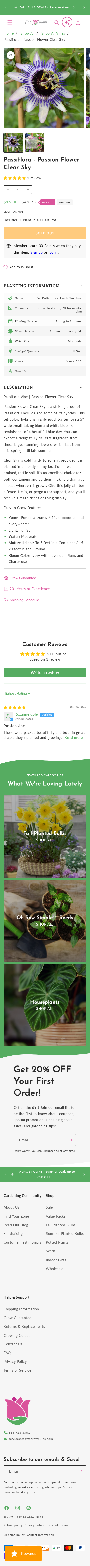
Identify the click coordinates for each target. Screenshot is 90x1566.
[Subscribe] (70, 1140)
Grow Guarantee (23, 578)
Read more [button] (74, 737)
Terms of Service (18, 1370)
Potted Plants (57, 1242)
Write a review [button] (45, 672)
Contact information (40, 1534)
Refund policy (13, 1525)
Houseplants (45, 1002)
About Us (12, 1207)
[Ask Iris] (67, 22)
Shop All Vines (53, 33)
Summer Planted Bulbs (65, 1233)
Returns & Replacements (24, 1326)
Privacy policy (34, 1525)
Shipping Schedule (24, 600)
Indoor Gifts (56, 1260)
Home (9, 33)
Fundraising (13, 1233)
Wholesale (54, 1269)
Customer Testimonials (23, 1242)
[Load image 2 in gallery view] (35, 143)
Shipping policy (14, 1534)
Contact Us (13, 1344)
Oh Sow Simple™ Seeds (45, 917)
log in (53, 252)
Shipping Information (21, 1309)
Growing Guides (17, 1335)
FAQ (7, 1353)
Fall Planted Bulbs (61, 1225)
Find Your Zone (16, 1216)
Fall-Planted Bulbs (45, 833)
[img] (15, 707)
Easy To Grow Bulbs (29, 1516)
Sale (49, 1207)
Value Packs (56, 1216)
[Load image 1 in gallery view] (13, 143)
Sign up (36, 252)
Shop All (28, 33)
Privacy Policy (15, 1361)
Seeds (51, 1251)
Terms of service (57, 1525)
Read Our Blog (16, 1225)
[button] (10, 22)
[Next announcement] (84, 7)
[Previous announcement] (5, 7)
